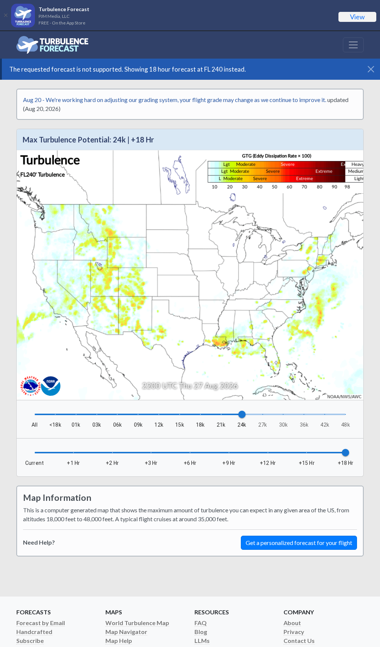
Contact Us (299, 640)
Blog (200, 631)
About (292, 622)
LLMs (202, 640)
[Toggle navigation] (353, 44)
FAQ (200, 622)
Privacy (294, 631)
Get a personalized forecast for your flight (299, 542)
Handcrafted (34, 631)
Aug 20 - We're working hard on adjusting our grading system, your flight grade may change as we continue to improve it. (174, 99)
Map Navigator (126, 631)
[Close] (5, 15)
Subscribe (30, 640)
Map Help (118, 640)
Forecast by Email (40, 622)
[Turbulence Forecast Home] (52, 45)
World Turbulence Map (137, 622)
